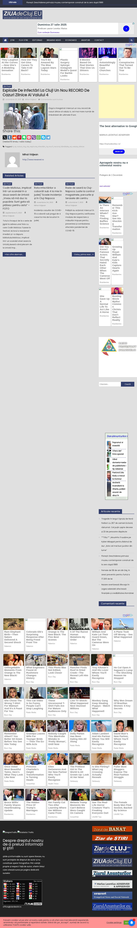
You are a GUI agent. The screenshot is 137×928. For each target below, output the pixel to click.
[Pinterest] (19, 137)
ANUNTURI (85, 40)
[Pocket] (29, 137)
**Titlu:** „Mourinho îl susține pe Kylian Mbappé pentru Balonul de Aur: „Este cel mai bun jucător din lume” (116, 544)
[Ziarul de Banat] (112, 828)
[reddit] (14, 137)
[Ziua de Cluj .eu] (112, 862)
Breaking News (54, 40)
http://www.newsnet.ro (33, 159)
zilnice (81, 146)
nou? (51, 146)
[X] (5, 137)
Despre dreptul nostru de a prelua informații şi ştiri (23, 844)
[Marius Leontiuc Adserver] (112, 884)
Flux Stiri (23, 40)
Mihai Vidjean (30, 99)
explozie (33, 146)
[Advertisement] (116, 101)
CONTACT (99, 40)
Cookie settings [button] (114, 922)
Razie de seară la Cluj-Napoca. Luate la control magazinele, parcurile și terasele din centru (79, 193)
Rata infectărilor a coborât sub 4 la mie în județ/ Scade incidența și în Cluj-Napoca (48, 193)
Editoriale (37, 40)
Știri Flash (7, 86)
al (15, 146)
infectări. (41, 146)
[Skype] (43, 137)
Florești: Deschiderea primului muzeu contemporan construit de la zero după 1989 (64, 2)
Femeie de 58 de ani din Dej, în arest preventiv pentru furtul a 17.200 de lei (115, 574)
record (57, 146)
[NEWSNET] (112, 895)
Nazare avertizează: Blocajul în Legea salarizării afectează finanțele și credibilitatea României (117, 588)
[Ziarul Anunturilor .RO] (112, 873)
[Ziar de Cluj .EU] (112, 849)
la (47, 146)
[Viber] (34, 137)
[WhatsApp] (38, 137)
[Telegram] (48, 137)
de (28, 146)
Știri (12, 40)
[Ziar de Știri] (112, 837)
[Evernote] (24, 137)
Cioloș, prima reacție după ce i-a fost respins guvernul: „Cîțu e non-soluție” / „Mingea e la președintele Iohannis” (84, 254)
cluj (24, 146)
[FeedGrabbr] (116, 498)
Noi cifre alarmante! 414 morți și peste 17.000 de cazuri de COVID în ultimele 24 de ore (16, 254)
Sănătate (65, 146)
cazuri (19, 146)
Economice (71, 40)
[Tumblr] (9, 137)
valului (75, 146)
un (71, 146)
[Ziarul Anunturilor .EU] (112, 906)
